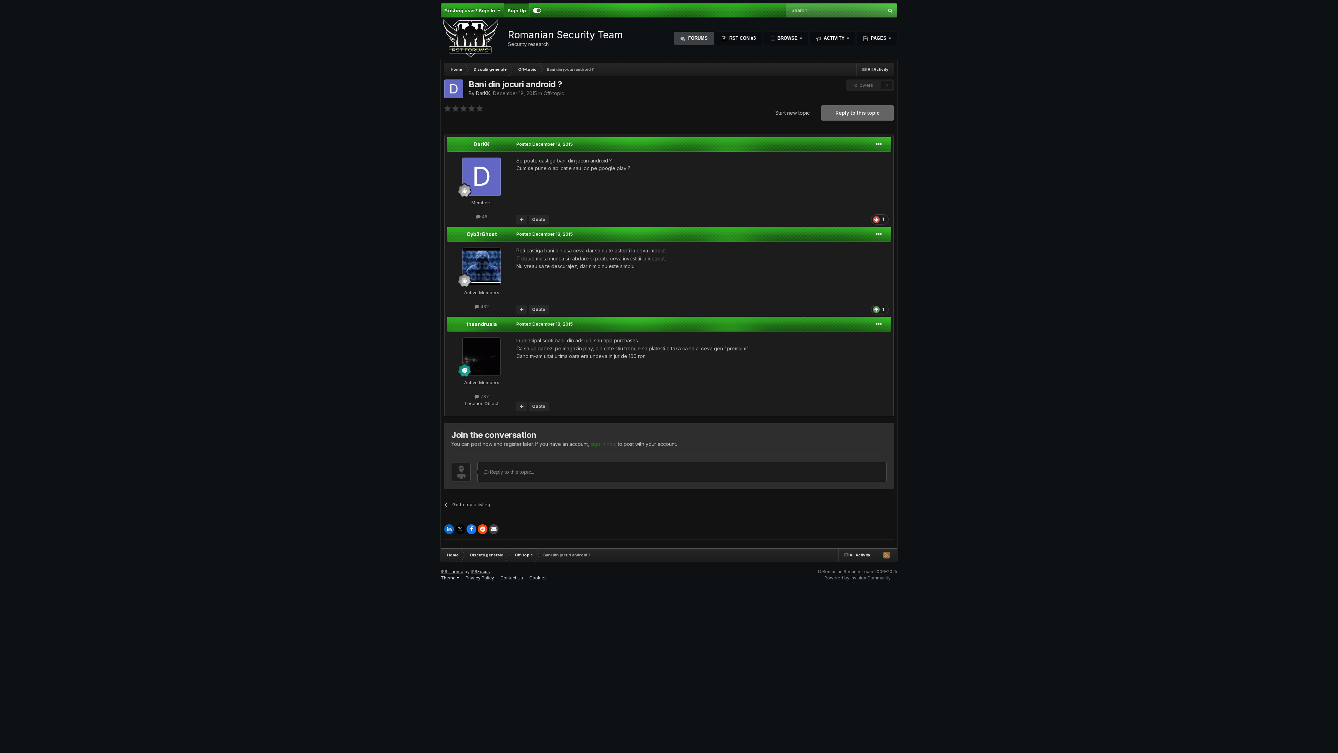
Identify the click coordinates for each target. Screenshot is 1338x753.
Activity (834, 38)
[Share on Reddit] (482, 529)
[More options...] (879, 144)
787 (484, 396)
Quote (538, 219)
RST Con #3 (742, 38)
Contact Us (511, 577)
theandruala (481, 324)
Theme (449, 577)
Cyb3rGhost (482, 234)
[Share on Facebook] (471, 529)
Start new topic (792, 113)
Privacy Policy (480, 577)
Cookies (538, 577)
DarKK (483, 93)
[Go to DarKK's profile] (453, 88)
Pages (878, 38)
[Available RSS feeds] (886, 555)
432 (484, 306)
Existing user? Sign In (470, 10)
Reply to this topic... (511, 472)
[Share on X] (460, 529)
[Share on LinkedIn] (449, 529)
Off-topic (554, 93)
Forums (697, 38)
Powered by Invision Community (857, 577)
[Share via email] (494, 529)
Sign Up (517, 10)
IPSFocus (480, 571)
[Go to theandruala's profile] (481, 356)
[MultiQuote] (521, 220)
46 (483, 216)
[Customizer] (537, 10)
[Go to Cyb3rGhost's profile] (481, 267)
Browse (787, 38)
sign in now (603, 444)
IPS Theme (452, 571)
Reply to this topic (857, 113)
